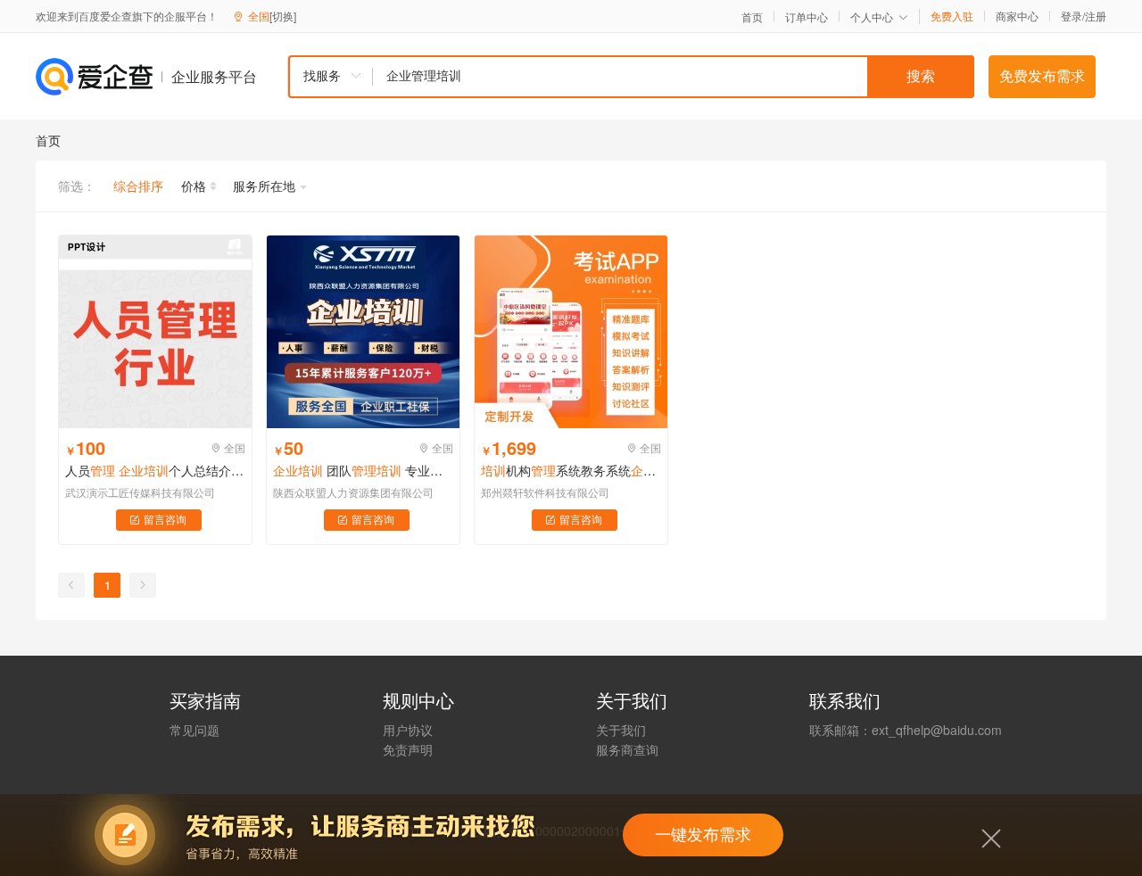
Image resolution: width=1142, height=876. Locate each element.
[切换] (282, 15)
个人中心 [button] (871, 16)
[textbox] (673, 76)
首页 (752, 17)
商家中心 (1017, 16)
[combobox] (630, 76)
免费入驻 (952, 16)
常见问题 (194, 730)
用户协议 (408, 730)
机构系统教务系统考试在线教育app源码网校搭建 (571, 470)
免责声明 (408, 749)
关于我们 (621, 730)
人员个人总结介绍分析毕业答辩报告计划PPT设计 (155, 470)
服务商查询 (627, 749)
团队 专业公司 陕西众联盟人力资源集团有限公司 (363, 470)
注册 (1095, 15)
